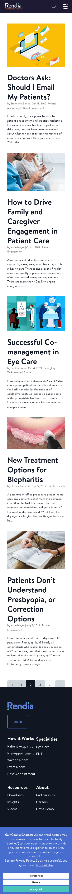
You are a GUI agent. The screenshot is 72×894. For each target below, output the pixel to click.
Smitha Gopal (18, 368)
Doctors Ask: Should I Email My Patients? (31, 87)
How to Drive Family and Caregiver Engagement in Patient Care (32, 221)
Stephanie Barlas (20, 103)
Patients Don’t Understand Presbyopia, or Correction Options (31, 599)
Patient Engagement (32, 108)
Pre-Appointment (20, 753)
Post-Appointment (21, 774)
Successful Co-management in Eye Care (33, 351)
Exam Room (16, 767)
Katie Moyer (18, 247)
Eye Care (42, 747)
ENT (39, 754)
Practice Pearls (56, 486)
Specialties (47, 739)
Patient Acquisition (21, 746)
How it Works (20, 738)
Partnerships (45, 795)
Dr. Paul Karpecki (20, 486)
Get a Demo (45, 809)
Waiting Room (17, 760)
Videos (12, 809)
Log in (17, 721)
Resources (17, 787)
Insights (13, 802)
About (42, 787)
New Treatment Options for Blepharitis (32, 469)
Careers (42, 802)
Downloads (15, 795)
